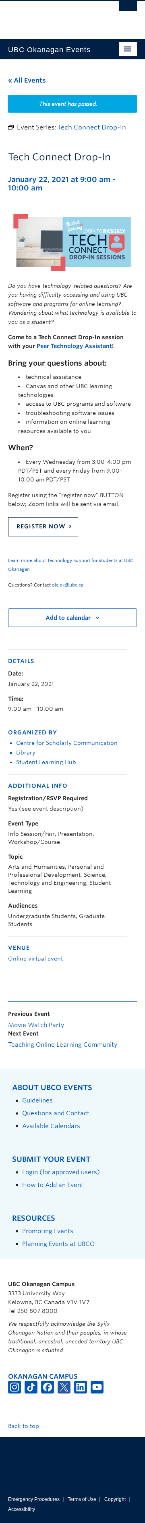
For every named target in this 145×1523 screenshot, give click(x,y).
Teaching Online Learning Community (62, 1044)
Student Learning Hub (46, 762)
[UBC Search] (128, 10)
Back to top (24, 1426)
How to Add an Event (52, 1184)
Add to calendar (68, 618)
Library (25, 752)
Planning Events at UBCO (58, 1243)
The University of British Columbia (53, 16)
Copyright (115, 1499)
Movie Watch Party (36, 1025)
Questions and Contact (55, 1113)
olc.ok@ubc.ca (67, 585)
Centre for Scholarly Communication (67, 743)
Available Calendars (51, 1126)
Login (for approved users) (61, 1172)
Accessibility (21, 1509)
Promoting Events (47, 1231)
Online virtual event (35, 958)
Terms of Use (82, 1499)
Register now (41, 526)
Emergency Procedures (34, 1499)
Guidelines (37, 1100)
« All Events (27, 80)
